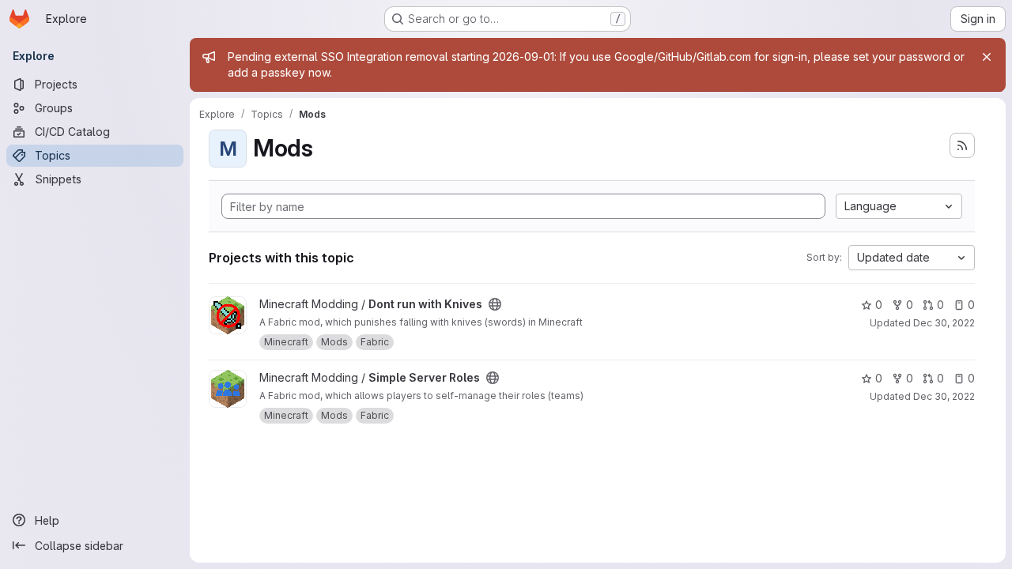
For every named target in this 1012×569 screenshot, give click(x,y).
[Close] (986, 56)
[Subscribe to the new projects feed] (962, 145)
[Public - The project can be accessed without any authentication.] (495, 304)
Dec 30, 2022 (944, 323)
